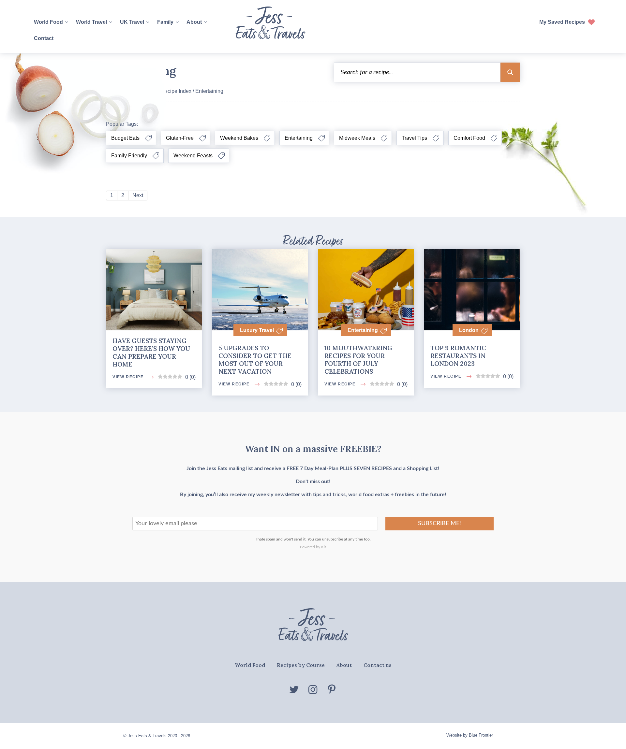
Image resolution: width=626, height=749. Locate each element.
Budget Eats (125, 138)
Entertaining (299, 138)
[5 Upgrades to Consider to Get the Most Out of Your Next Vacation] (260, 280)
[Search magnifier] (510, 72)
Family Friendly (129, 155)
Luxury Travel (257, 330)
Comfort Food (469, 138)
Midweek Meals (357, 138)
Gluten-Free (180, 138)
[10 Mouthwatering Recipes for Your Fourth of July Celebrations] (366, 280)
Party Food (309, 442)
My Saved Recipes (562, 22)
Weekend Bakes (239, 138)
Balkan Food (310, 167)
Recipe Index (176, 91)
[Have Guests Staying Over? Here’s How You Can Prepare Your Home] (154, 275)
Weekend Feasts (193, 155)
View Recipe (128, 476)
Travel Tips (414, 138)
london (469, 330)
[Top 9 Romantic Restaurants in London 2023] (472, 280)
